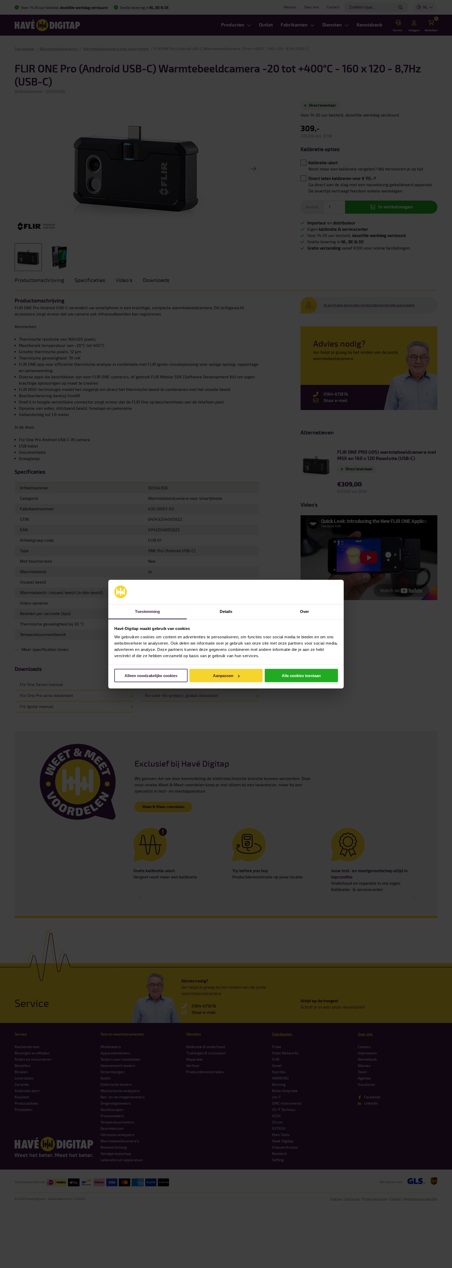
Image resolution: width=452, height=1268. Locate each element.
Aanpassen (223, 675)
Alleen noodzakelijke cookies (151, 675)
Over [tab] (304, 611)
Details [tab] (226, 611)
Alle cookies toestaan (301, 675)
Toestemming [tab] (147, 611)
